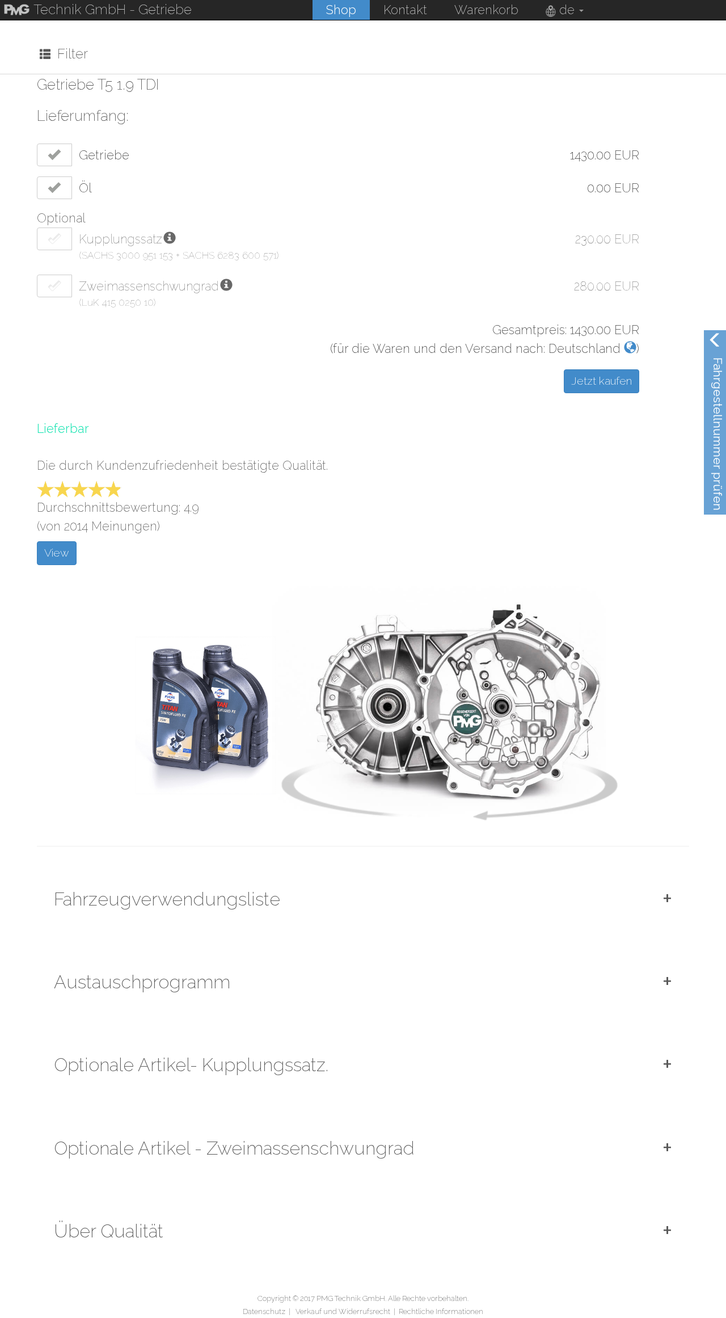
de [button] (567, 9)
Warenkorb (486, 9)
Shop (341, 9)
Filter (69, 53)
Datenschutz (264, 1311)
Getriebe (104, 155)
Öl (85, 188)
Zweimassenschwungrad (149, 286)
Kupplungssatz (120, 239)
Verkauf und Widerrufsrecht (343, 1311)
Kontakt (405, 9)
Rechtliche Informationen (441, 1311)
